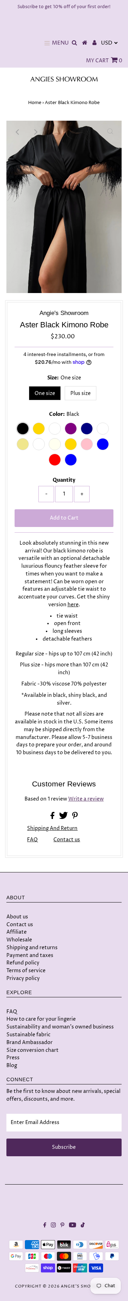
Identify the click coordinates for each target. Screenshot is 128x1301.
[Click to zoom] (110, 132)
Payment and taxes (29, 955)
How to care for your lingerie (41, 1019)
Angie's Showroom (85, 1286)
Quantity (64, 480)
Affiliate (16, 932)
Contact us (66, 840)
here (73, 605)
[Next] (35, 132)
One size (44, 393)
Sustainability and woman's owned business (60, 1027)
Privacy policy (23, 978)
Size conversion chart (32, 1050)
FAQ (32, 840)
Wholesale (19, 939)
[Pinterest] (62, 1225)
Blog (11, 1065)
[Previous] (18, 132)
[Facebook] (45, 1225)
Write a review (86, 799)
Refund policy (22, 962)
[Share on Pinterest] (75, 817)
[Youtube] (72, 1225)
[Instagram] (53, 1225)
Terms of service (26, 970)
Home (34, 102)
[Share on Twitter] (64, 817)
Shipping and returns (32, 947)
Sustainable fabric (28, 1034)
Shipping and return (52, 828)
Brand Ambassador (29, 1042)
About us (17, 916)
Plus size (80, 393)
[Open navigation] (47, 43)
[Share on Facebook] (52, 817)
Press (13, 1057)
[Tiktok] (82, 1225)
